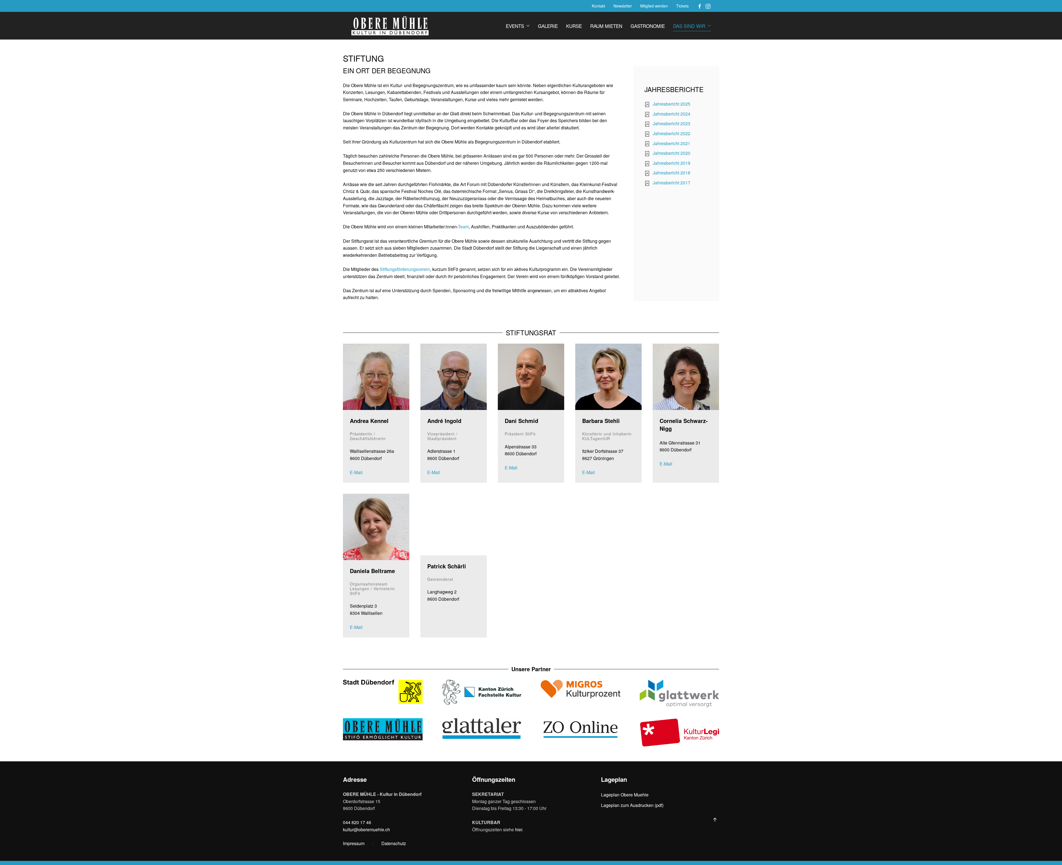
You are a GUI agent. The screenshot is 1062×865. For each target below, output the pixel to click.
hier (518, 829)
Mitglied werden (654, 6)
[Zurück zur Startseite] (390, 26)
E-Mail (356, 472)
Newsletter (622, 6)
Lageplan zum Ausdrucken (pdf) (632, 805)
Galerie (548, 25)
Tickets (682, 6)
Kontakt (598, 6)
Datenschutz (393, 843)
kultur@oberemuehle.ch (366, 829)
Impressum (354, 843)
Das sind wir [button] (689, 25)
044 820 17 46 (357, 822)
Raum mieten (606, 25)
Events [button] (515, 25)
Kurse (574, 25)
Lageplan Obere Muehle (625, 794)
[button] (715, 820)
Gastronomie (648, 25)
